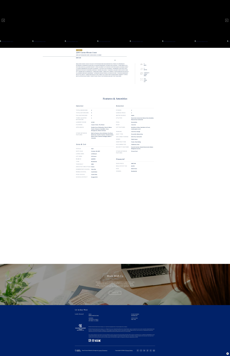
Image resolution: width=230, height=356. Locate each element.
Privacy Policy (129, 350)
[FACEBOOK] (138, 350)
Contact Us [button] (115, 292)
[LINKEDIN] (144, 350)
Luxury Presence (102, 350)
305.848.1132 (134, 315)
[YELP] (151, 350)
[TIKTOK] (147, 350)
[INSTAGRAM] (141, 350)
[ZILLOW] (154, 350)
